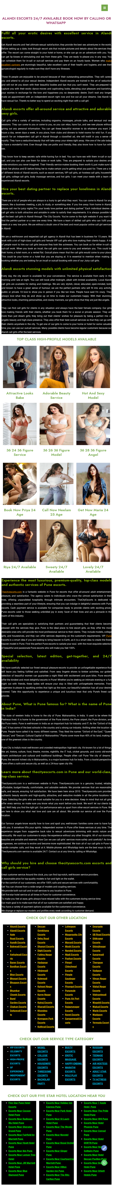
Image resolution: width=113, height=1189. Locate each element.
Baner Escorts (17, 962)
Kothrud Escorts (46, 1026)
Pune (108, 635)
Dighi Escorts (44, 950)
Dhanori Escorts (46, 946)
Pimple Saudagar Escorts (70, 978)
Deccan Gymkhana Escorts (43, 930)
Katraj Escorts (45, 1002)
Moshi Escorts (72, 946)
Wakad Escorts (100, 1006)
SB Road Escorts (101, 934)
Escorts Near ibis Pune (21, 1151)
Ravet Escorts (72, 1014)
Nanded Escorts (73, 950)
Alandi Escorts (17, 930)
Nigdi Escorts (72, 954)
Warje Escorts (100, 1010)
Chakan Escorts (18, 1006)
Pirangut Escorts (73, 986)
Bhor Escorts (16, 974)
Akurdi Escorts (17, 926)
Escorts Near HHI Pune (96, 1119)
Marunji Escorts (73, 942)
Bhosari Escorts (18, 978)
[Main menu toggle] (104, 8)
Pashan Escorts (73, 958)
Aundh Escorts (17, 942)
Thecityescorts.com (11, 591)
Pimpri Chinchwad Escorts (71, 966)
